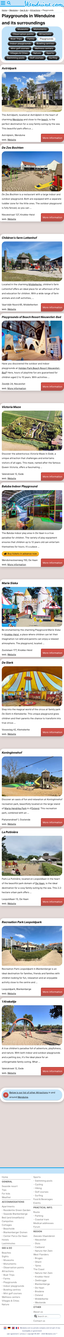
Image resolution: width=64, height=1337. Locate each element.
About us (38, 1311)
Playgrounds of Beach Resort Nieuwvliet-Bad (31, 317)
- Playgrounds (9, 1282)
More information (52, 137)
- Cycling (38, 1184)
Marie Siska (10, 583)
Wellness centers (44, 48)
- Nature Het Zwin (43, 1250)
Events (37, 1202)
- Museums (8, 1260)
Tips (4, 1189)
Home (5, 1177)
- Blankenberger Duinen (14, 1232)
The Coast (39, 1269)
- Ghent (37, 1261)
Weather (6, 1197)
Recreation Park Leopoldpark (22, 922)
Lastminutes (8, 1243)
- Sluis (36, 1243)
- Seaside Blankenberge (15, 1213)
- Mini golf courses (12, 1293)
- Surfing (38, 1195)
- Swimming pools (42, 1180)
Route (36, 1212)
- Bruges (38, 1258)
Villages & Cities (19, 53)
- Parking (38, 1215)
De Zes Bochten (13, 147)
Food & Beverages (43, 1199)
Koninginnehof (12, 752)
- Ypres (37, 1265)
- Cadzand (39, 1247)
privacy (22, 1334)
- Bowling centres (11, 1289)
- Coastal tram (41, 1219)
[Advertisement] (32, 227)
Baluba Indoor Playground (20, 486)
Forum (36, 1226)
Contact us (39, 1320)
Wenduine (17, 119)
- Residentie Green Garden (16, 1210)
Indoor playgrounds (20, 43)
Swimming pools (15, 57)
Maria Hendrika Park (15, 808)
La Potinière (10, 832)
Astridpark (9, 68)
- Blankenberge (41, 1284)
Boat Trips (16, 38)
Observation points (23, 34)
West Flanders (41, 1254)
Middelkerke (35, 284)
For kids (6, 1193)
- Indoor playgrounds (13, 1286)
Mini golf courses (20, 48)
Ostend (35, 808)
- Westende (39, 1302)
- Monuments (9, 1263)
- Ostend (38, 1295)
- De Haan (38, 1287)
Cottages (7, 1225)
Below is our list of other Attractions (28, 1092)
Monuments (40, 29)
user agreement (12, 1334)
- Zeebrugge (40, 1280)
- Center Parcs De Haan (14, 1236)
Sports (50, 53)
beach (44, 119)
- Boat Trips (8, 1274)
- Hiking (37, 1188)
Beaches (6, 1252)
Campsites (7, 1221)
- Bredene (38, 1291)
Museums (23, 29)
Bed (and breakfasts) (13, 1217)
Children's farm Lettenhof (19, 238)
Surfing (53, 57)
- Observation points (13, 1267)
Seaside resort (10, 1186)
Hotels (5, 1239)
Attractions (45, 34)
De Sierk (7, 662)
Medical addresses (43, 1223)
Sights (5, 1256)
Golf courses (36, 57)
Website (11, 139)
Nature (37, 53)
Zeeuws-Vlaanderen (44, 1236)
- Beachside (8, 1228)
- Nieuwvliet (39, 1239)
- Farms (6, 1278)
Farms (31, 38)
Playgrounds (46, 38)
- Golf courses (40, 1191)
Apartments (8, 1206)
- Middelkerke (40, 1298)
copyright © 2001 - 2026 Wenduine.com (41, 1334)
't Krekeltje (9, 1001)
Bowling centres (45, 43)
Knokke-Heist (11, 634)
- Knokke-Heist (41, 1276)
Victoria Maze (11, 407)
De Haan (40, 883)
